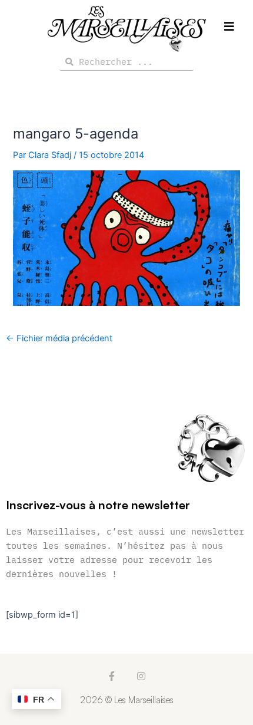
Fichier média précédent (59, 338)
